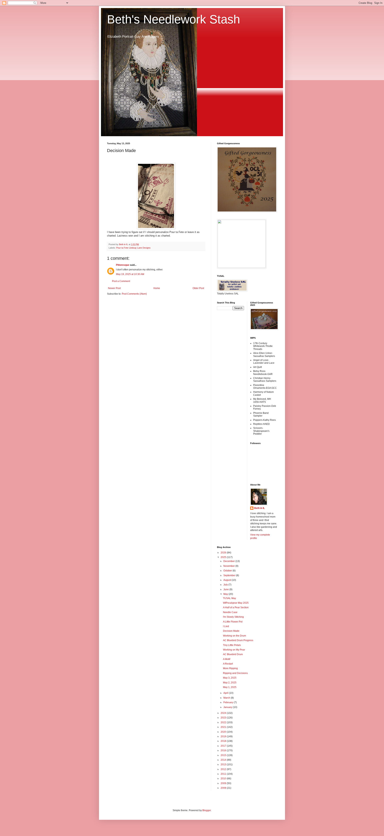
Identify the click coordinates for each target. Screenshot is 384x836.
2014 (224, 759)
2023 (224, 717)
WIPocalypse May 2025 (236, 602)
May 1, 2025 (229, 687)
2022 (224, 722)
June (226, 589)
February (228, 702)
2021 (224, 727)
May (226, 594)
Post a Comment (121, 281)
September (229, 575)
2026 (224, 552)
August (227, 580)
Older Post (198, 288)
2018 (224, 741)
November (229, 566)
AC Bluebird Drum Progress (238, 640)
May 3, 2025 (229, 677)
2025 (224, 557)
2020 (224, 731)
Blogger (206, 810)
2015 (224, 755)
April (226, 693)
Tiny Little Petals (232, 645)
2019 (224, 736)
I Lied (226, 626)
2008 (224, 788)
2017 (224, 745)
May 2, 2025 (229, 682)
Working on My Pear (234, 649)
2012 (224, 769)
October (228, 570)
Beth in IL (259, 508)
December (229, 561)
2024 (224, 713)
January (228, 707)
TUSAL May (229, 598)
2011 (224, 774)
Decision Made (231, 631)
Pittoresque (122, 265)
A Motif (226, 659)
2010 (224, 778)
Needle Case (230, 612)
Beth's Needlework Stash (173, 19)
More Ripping (230, 668)
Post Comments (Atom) (134, 293)
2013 (224, 764)
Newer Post (114, 288)
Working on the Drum (234, 635)
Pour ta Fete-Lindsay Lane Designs (133, 248)
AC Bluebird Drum (233, 654)
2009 (224, 783)
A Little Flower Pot (232, 621)
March (227, 697)
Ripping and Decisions (235, 673)
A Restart (228, 663)
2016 (224, 750)
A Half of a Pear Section (236, 607)
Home (156, 288)
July (225, 584)
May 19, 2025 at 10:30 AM (130, 274)
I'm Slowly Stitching (233, 616)
